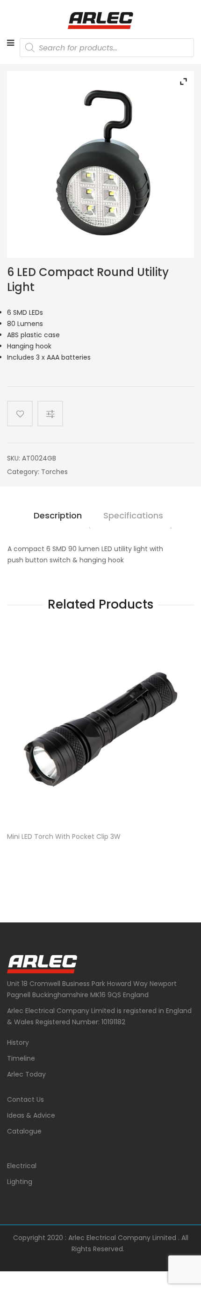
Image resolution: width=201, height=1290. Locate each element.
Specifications (133, 515)
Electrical (21, 1165)
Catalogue (24, 1131)
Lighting (19, 1181)
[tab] (57, 519)
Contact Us (25, 1099)
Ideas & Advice (31, 1115)
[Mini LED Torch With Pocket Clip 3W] (100, 729)
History (18, 1042)
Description (58, 515)
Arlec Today (26, 1074)
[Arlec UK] (100, 20)
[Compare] (53, 413)
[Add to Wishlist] (20, 413)
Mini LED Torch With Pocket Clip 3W (64, 836)
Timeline (21, 1058)
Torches (54, 471)
